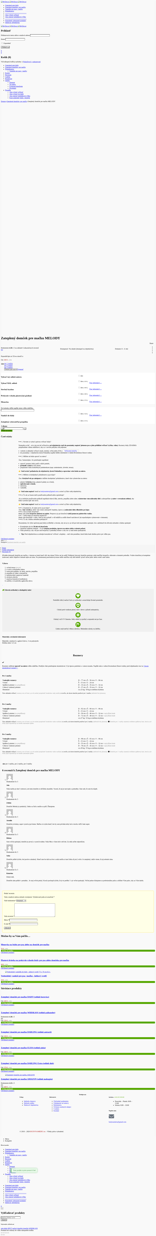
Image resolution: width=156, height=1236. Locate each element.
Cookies (56, 1109)
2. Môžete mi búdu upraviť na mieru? (34, 456)
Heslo (3, 39)
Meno (6, 920)
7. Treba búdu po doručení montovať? (34, 515)
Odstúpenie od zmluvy (61, 1103)
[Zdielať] (6, 1232)
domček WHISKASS (30, 1228)
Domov (3, 101)
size (2, 364)
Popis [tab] (4, 548)
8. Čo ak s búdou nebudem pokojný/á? (34, 519)
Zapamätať (7, 43)
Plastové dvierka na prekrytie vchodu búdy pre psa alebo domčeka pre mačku (35, 960)
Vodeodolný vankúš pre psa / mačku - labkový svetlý (24, 976)
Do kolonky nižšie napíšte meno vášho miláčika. (17, 408)
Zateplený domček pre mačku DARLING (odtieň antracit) (26, 1032)
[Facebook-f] (81, 1098)
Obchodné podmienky (61, 1101)
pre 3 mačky (8, 367)
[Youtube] (88, 1098)
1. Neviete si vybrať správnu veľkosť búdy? (36, 442)
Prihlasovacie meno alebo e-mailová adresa (15, 35)
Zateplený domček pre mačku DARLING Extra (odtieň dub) (27, 1063)
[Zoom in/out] (2, 1232)
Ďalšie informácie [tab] (8, 550)
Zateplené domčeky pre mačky (17, 101)
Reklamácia (57, 1105)
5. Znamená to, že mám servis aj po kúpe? (36, 508)
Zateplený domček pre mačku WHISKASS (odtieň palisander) (28, 1012)
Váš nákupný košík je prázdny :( (12, 62)
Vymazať (20, 369)
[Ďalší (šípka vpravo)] (4, 1234)
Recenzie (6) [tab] (6, 552)
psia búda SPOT (6, 1228)
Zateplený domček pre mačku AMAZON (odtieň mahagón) (27, 1079)
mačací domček (17, 1228)
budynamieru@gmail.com (49, 491)
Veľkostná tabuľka (70, 451)
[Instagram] (95, 1098)
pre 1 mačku (8, 364)
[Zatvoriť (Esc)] (8, 1232)
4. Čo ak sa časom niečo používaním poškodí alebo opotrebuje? (43, 495)
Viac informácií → (95, 383)
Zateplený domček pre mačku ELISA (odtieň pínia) (23, 1048)
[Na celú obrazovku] (4, 1232)
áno (82, 376)
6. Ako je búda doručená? (30, 512)
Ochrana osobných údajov (62, 1107)
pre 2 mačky (8, 365)
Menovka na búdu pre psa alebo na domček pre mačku (25, 944)
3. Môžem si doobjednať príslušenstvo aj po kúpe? (38, 475)
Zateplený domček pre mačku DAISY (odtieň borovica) (25, 997)
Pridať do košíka (7, 430)
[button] (78, 442)
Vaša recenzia (9, 916)
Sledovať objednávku (31, 1105)
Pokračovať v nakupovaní (32, 62)
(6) (2, 350)
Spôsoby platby (29, 1103)
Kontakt (56, 1111)
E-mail (7, 924)
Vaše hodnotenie (10, 901)
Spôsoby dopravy (30, 1101)
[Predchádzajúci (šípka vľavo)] (2, 1234)
